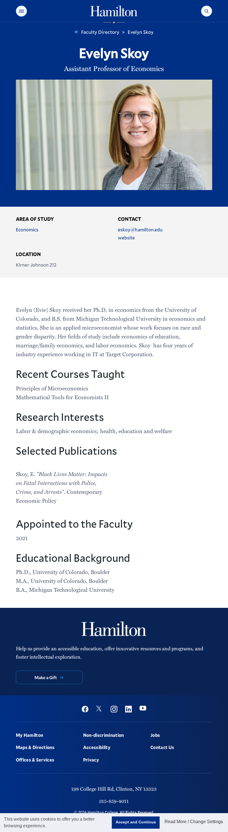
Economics (27, 229)
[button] (21, 11)
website (126, 237)
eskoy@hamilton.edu (140, 229)
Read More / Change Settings (194, 821)
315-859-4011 (114, 801)
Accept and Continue (136, 822)
